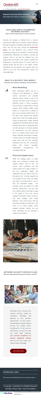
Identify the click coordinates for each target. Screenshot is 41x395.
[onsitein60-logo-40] (17, 4)
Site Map (8, 389)
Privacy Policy (17, 389)
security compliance (21, 335)
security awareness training (20, 338)
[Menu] (37, 4)
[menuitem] (37, 4)
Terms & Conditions (29, 389)
